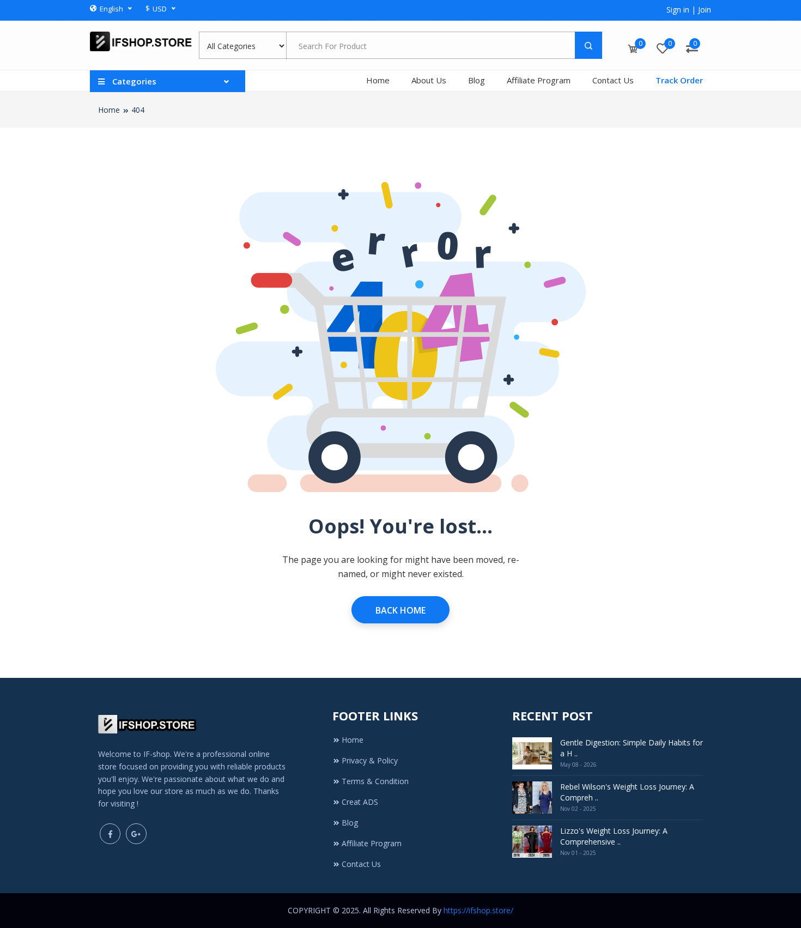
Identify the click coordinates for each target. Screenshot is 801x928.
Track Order (679, 80)
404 (137, 110)
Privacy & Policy (370, 760)
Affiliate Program (539, 80)
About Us (428, 80)
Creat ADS (360, 802)
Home (378, 80)
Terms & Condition (375, 781)
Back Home (400, 610)
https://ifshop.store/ (478, 910)
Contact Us (613, 80)
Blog (476, 80)
